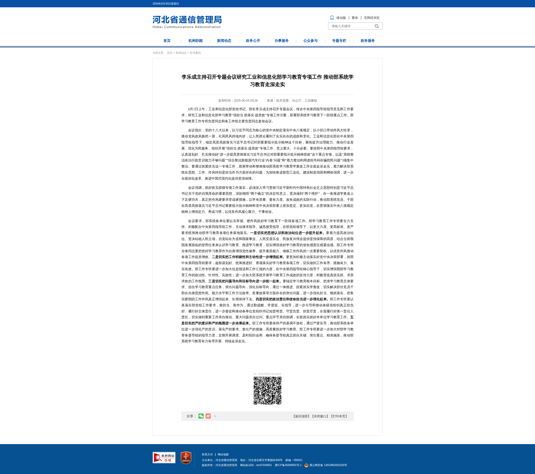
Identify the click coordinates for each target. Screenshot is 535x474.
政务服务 (368, 41)
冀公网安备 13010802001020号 (328, 465)
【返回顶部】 (301, 416)
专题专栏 (339, 41)
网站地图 (223, 454)
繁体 (355, 17)
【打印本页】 (339, 416)
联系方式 (207, 454)
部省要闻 (195, 52)
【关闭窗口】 (320, 416)
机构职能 (196, 41)
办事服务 (282, 41)
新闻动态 (224, 41)
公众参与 (310, 41)
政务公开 (253, 41)
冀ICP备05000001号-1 (288, 465)
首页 (167, 41)
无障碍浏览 (372, 17)
